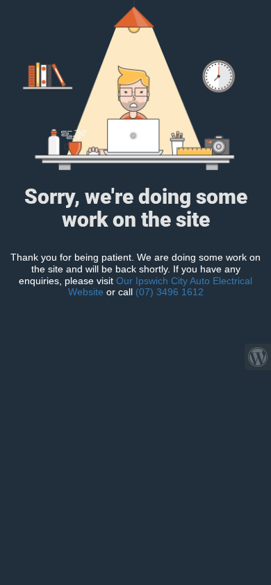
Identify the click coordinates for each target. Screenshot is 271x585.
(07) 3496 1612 (170, 291)
